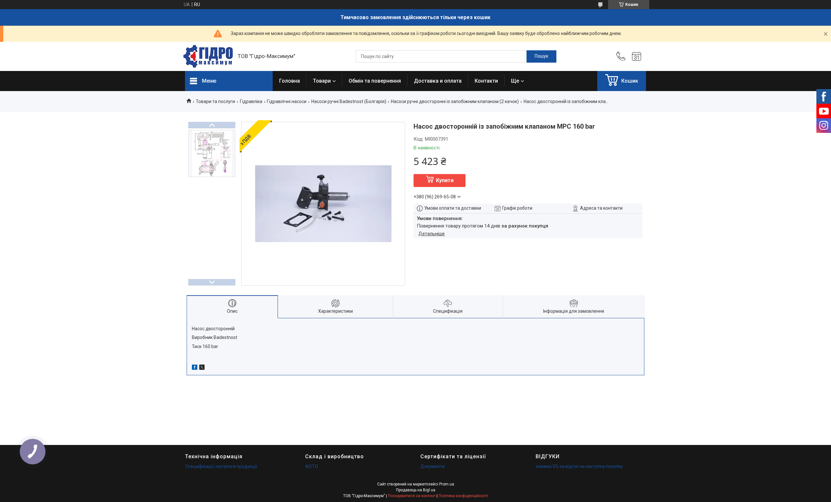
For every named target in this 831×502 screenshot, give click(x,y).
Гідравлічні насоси (286, 101)
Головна (289, 81)
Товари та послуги (215, 101)
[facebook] (194, 368)
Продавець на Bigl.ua (415, 490)
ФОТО (311, 466)
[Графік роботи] (636, 56)
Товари (322, 81)
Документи (432, 466)
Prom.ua (446, 484)
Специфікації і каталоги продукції (221, 466)
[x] (202, 368)
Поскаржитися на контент (412, 496)
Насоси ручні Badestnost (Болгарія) (348, 101)
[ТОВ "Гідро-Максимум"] (208, 56)
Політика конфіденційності (463, 496)
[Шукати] (541, 56)
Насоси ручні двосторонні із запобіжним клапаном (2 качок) (455, 101)
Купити (444, 180)
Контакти (486, 81)
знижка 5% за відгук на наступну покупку (579, 466)
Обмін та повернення (375, 81)
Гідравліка (251, 101)
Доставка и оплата (438, 81)
